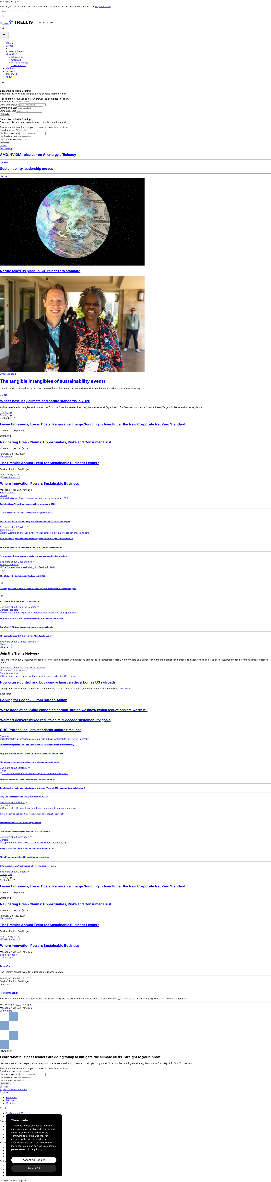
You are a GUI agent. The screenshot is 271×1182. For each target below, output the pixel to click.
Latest (3, 145)
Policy (3, 770)
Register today (103, 6)
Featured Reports (9, 564)
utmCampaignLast (9, 104)
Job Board (11, 73)
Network (10, 71)
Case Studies (7, 530)
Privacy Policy (35, 1149)
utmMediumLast (8, 107)
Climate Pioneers (9, 609)
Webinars (10, 68)
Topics (9, 42)
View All (10, 54)
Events (9, 45)
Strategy (4, 736)
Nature (3, 176)
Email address (8, 101)
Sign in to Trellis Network (13, 1089)
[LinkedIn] (2, 1164)
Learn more (22, 667)
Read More (125, 688)
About (9, 76)
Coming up (6, 412)
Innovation (5, 805)
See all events (8, 492)
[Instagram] (5, 1164)
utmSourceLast (8, 110)
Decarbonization (9, 673)
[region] (34, 1145)
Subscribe (5, 114)
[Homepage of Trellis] (4, 1086)
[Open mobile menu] (4, 35)
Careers (4, 162)
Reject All (34, 1168)
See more (12, 527)
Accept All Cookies (33, 1159)
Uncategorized (8, 373)
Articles (10, 1100)
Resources (11, 1097)
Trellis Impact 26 (14, 1113)
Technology (6, 148)
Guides (3, 394)
